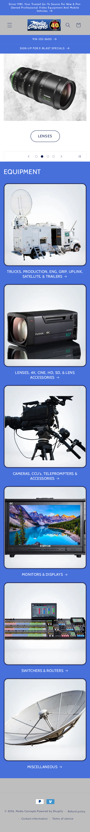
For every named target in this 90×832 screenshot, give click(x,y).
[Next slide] (61, 156)
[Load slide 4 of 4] (53, 156)
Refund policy (76, 811)
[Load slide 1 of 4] (36, 156)
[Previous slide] (28, 156)
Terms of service (62, 818)
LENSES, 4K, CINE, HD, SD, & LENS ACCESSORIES (45, 375)
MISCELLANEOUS (42, 767)
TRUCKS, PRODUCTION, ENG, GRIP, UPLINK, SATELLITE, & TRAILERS (45, 274)
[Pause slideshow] (82, 156)
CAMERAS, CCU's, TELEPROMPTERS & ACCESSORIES (45, 476)
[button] (9, 25)
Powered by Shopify (50, 811)
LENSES (45, 136)
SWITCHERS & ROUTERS (42, 670)
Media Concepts (26, 811)
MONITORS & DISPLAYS (42, 574)
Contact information (34, 818)
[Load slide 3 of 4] (48, 156)
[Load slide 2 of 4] (42, 156)
